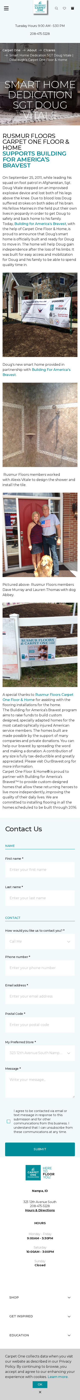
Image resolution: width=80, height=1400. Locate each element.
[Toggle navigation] (6, 8)
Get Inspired (21, 1316)
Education (19, 1335)
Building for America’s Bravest (40, 224)
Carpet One (11, 50)
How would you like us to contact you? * (34, 930)
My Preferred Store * (20, 1042)
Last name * (14, 887)
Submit (40, 1149)
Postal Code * (15, 1013)
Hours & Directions (40, 1210)
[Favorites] (64, 8)
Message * (12, 1068)
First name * (14, 858)
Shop (14, 1297)
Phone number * (17, 956)
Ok (40, 1384)
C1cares (49, 50)
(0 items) (72, 8)
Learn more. (58, 1377)
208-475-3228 (40, 34)
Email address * (16, 985)
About (32, 50)
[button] (56, 8)
